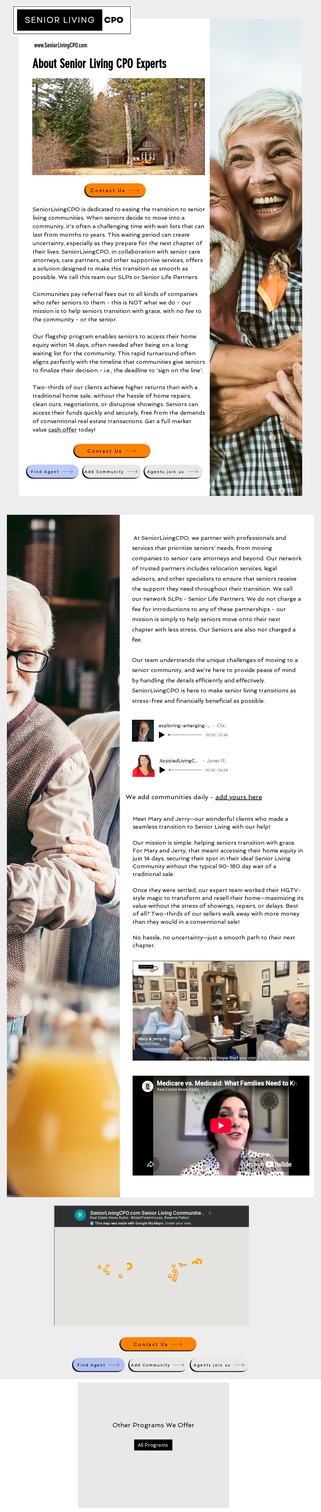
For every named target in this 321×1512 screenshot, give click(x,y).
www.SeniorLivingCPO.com (60, 45)
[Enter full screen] (196, 167)
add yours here (238, 797)
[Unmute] (51, 167)
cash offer (62, 429)
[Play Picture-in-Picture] (186, 167)
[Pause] (40, 167)
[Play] (162, 735)
